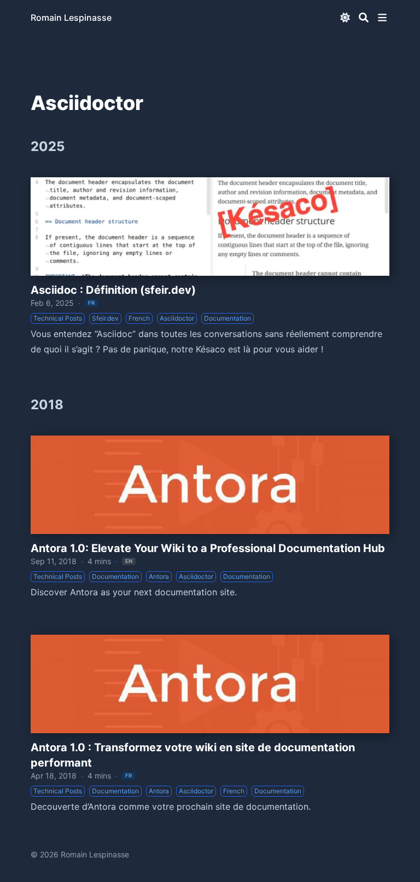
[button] (382, 17)
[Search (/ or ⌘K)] (364, 17)
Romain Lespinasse (71, 17)
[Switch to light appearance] (345, 17)
